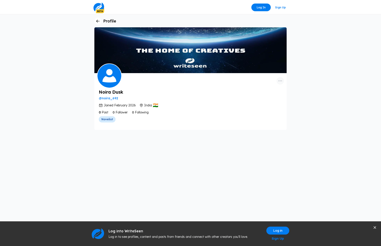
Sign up (280, 7)
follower (122, 112)
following (142, 112)
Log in (261, 7)
